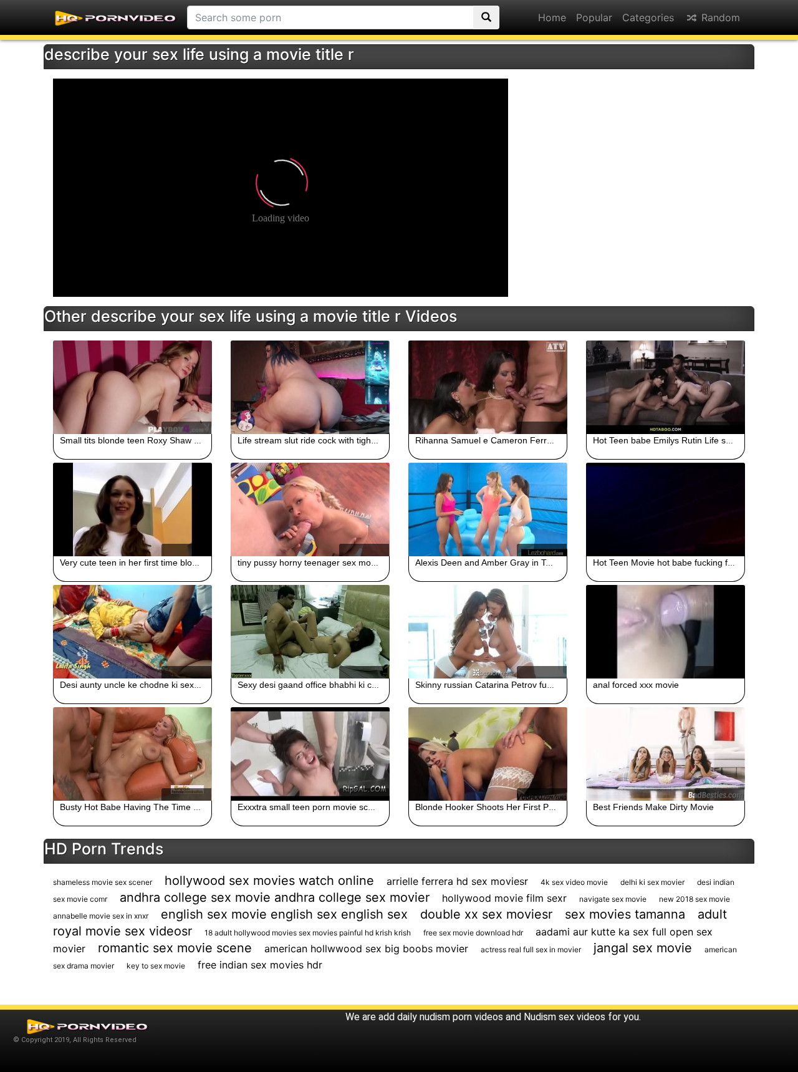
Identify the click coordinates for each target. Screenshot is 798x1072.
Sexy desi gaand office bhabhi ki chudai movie (329, 685)
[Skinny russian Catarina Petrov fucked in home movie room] (487, 631)
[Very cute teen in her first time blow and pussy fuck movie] (132, 509)
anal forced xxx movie (636, 685)
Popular (594, 17)
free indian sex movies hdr (260, 965)
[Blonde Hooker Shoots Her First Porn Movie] (487, 754)
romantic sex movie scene (175, 947)
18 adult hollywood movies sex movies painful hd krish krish (307, 932)
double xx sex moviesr (486, 914)
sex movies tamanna (625, 914)
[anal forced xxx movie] (665, 631)
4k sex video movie (574, 882)
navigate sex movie (613, 899)
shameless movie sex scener (102, 882)
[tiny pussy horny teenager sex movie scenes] (310, 509)
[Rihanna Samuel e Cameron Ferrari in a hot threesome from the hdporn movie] (487, 387)
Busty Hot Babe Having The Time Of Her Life (148, 807)
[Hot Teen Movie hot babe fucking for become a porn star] (665, 509)
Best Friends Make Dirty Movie (653, 807)
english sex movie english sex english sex (284, 914)
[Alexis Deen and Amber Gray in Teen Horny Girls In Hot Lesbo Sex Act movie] (487, 509)
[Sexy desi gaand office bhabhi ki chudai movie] (310, 631)
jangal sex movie (643, 947)
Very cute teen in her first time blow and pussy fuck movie (173, 562)
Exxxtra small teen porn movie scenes (312, 807)
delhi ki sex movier (652, 882)
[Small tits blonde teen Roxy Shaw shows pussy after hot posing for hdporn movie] (132, 387)
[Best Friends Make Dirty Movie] (665, 754)
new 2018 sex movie (694, 899)
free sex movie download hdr (473, 932)
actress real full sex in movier (531, 949)
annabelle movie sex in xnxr (100, 915)
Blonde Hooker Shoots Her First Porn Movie (501, 807)
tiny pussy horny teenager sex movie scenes (325, 562)
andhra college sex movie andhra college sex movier (275, 897)
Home (552, 17)
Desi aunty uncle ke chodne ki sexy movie (142, 685)
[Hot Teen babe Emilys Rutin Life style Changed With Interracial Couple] (665, 387)
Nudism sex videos (564, 1017)
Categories (648, 17)
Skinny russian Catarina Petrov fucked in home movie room (532, 685)
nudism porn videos (461, 1017)
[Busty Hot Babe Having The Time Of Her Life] (132, 754)
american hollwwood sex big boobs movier (366, 948)
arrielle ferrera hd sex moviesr (457, 881)
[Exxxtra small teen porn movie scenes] (310, 754)
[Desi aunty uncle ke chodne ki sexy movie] (132, 631)
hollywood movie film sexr (504, 898)
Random (719, 17)
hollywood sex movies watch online (269, 880)
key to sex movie (156, 965)
